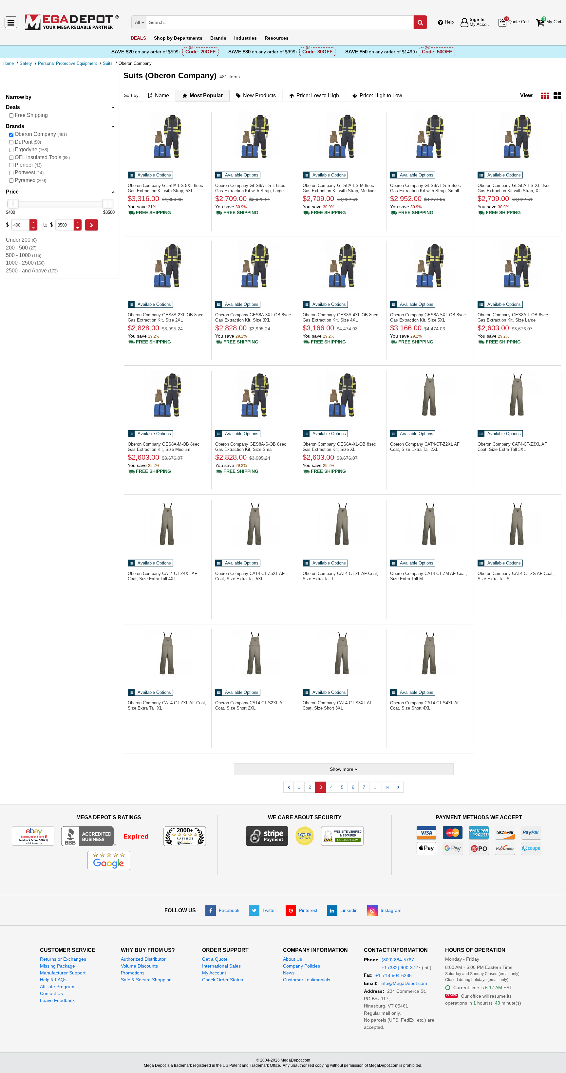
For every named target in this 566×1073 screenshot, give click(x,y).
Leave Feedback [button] (57, 1000)
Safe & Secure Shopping (146, 979)
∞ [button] (387, 787)
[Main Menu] (11, 22)
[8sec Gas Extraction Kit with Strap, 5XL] (168, 135)
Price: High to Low (381, 95)
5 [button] (342, 787)
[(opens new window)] (109, 835)
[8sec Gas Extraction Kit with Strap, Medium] (343, 135)
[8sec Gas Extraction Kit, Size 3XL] (255, 264)
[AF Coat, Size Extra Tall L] (343, 523)
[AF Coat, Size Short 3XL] (343, 652)
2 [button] (310, 787)
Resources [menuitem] (277, 38)
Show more (341, 769)
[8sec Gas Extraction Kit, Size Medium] (168, 394)
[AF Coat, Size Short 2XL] (255, 652)
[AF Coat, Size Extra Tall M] (430, 523)
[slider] (13, 203)
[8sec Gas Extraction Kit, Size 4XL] (343, 264)
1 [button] (299, 787)
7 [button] (364, 787)
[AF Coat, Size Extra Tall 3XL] (517, 394)
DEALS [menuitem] (138, 38)
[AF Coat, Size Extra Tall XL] (168, 652)
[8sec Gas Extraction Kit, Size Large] (517, 264)
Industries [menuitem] (245, 38)
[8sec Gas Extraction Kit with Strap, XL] (517, 135)
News (288, 972)
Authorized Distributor (143, 959)
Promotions (132, 972)
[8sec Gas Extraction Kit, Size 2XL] (168, 264)
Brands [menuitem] (218, 38)
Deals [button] (13, 107)
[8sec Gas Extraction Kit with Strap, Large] (255, 135)
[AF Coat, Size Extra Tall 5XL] (255, 523)
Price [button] (12, 191)
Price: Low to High (317, 95)
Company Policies (301, 966)
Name (162, 95)
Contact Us (51, 993)
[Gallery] (557, 95)
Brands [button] (15, 126)
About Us (292, 959)
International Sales (221, 966)
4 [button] (331, 787)
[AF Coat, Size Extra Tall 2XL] (430, 394)
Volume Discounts (139, 966)
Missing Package (57, 966)
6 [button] (353, 787)
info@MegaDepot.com (404, 983)
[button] (33, 222)
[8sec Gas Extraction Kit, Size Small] (255, 394)
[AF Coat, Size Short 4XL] (430, 652)
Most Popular (206, 95)
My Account (214, 972)
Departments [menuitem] (178, 38)
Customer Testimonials (306, 979)
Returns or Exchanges (63, 959)
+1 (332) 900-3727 (401, 967)
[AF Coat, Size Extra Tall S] (517, 523)
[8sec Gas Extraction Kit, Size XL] (343, 394)
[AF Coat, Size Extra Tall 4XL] (168, 523)
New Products (259, 95)
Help (449, 22)
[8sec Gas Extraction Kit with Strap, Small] (430, 135)
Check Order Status (222, 979)
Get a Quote (215, 959)
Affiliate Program (57, 986)
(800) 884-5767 (398, 959)
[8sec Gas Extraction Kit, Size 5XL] (430, 264)
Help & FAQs (53, 979)
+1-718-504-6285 (393, 975)
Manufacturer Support (62, 972)
